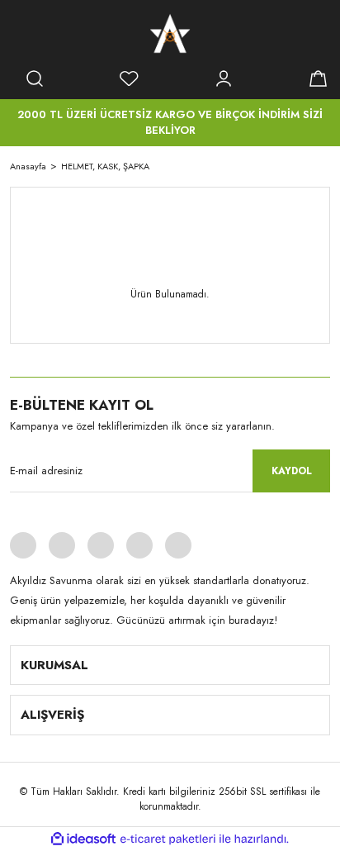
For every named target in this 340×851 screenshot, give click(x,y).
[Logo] (170, 33)
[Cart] (317, 78)
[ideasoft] (83, 839)
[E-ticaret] (168, 839)
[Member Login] (223, 78)
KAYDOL (292, 471)
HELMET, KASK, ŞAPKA (105, 166)
